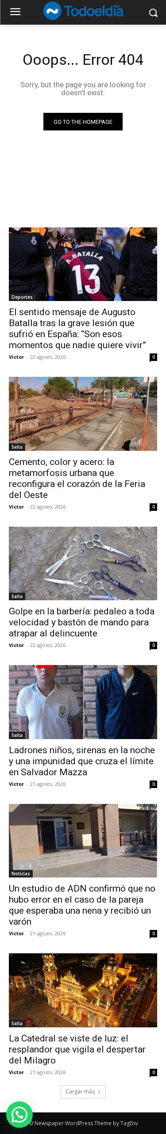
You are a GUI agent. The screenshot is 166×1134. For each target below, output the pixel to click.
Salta (17, 447)
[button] (19, 1114)
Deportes (22, 297)
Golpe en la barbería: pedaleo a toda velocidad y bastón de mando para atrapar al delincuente (81, 622)
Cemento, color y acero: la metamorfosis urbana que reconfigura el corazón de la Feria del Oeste (77, 478)
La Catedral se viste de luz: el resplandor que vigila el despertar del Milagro (77, 1049)
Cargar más (80, 1091)
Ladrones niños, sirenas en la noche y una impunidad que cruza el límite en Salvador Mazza (82, 761)
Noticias (21, 873)
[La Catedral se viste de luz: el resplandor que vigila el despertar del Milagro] (83, 990)
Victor (16, 356)
